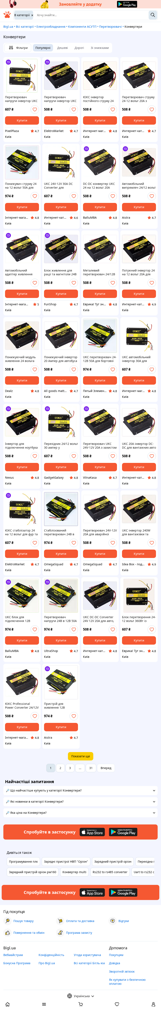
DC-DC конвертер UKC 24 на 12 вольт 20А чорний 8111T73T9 (99, 185)
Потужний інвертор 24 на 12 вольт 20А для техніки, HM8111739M (138, 272)
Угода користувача (87, 955)
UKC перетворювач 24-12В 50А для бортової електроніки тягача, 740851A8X (100, 359)
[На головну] (7, 17)
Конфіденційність (51, 955)
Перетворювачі (110, 27)
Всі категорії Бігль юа (89, 963)
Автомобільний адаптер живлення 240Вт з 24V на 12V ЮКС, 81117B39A (18, 272)
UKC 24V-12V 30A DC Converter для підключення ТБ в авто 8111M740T (60, 185)
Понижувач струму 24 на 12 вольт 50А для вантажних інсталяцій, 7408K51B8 (21, 185)
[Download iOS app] (92, 832)
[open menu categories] (44, 1004)
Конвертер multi (74, 872)
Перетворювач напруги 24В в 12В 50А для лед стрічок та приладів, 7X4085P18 (60, 619)
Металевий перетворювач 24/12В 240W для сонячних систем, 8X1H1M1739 (99, 272)
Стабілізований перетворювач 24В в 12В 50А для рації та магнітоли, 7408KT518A (60, 532)
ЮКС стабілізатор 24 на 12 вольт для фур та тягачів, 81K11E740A (21, 532)
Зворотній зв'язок (122, 971)
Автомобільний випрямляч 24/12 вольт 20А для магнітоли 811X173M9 (139, 185)
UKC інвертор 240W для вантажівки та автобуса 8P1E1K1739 (137, 532)
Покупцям (116, 955)
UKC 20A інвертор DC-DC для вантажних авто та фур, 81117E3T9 (139, 445)
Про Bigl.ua (47, 963)
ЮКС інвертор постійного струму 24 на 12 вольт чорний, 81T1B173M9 (98, 99)
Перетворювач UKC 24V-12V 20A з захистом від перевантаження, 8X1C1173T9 (100, 445)
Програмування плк (23, 861)
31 (91, 768)
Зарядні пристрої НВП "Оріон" (66, 861)
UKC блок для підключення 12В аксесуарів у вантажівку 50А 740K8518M (17, 619)
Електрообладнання (50, 27)
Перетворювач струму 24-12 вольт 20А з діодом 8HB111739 (138, 99)
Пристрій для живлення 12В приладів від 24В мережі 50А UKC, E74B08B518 (56, 705)
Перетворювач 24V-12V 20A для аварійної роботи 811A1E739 (100, 532)
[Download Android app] (123, 832)
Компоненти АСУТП (82, 27)
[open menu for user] (153, 1004)
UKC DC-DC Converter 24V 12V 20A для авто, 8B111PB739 (98, 619)
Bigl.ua (8, 27)
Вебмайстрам (13, 955)
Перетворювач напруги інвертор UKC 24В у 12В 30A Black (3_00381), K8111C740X (21, 99)
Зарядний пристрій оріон (112, 861)
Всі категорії (25, 27)
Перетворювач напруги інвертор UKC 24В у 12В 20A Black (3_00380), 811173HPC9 (60, 99)
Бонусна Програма (16, 963)
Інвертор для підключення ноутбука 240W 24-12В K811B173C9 (21, 445)
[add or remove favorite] (35, 109)
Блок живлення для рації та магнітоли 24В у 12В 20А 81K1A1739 (60, 272)
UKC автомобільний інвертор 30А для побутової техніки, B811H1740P (136, 359)
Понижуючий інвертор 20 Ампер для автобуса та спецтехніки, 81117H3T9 (60, 359)
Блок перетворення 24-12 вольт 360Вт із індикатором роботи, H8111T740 (139, 619)
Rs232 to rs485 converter (110, 872)
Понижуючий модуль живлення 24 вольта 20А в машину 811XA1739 (20, 359)
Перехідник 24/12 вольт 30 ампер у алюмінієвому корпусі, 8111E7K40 (61, 445)
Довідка (114, 963)
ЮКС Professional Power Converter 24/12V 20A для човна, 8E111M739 (22, 705)
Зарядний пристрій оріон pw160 (32, 872)
